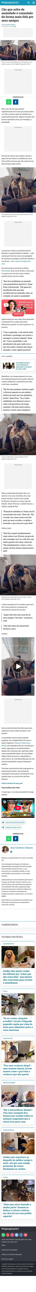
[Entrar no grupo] (3, 1235)
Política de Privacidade (9, 1250)
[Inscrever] (25, 1235)
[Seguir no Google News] (8, 1235)
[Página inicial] (12, 2)
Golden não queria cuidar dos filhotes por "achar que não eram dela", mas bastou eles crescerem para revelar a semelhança (17, 977)
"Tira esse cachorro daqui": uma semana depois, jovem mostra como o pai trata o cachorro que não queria (17, 1070)
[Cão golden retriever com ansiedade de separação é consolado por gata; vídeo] (8, 366)
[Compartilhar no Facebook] (15, 102)
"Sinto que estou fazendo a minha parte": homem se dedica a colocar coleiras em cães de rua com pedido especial (17, 1210)
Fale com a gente (7, 1259)
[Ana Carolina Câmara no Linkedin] (11, 852)
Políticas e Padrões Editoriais (11, 1254)
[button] (29, 2)
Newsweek (5, 271)
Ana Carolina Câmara (9, 24)
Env (3, 783)
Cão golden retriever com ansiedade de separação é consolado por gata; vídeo (24, 366)
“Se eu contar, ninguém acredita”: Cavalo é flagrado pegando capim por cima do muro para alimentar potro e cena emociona (18, 1024)
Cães (15, 26)
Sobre (3, 1245)
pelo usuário (16, 261)
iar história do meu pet (13, 783)
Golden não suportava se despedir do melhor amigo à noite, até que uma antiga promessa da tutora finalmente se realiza (17, 1163)
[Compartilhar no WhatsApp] (8, 102)
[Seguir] (12, 1235)
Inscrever (18, 314)
